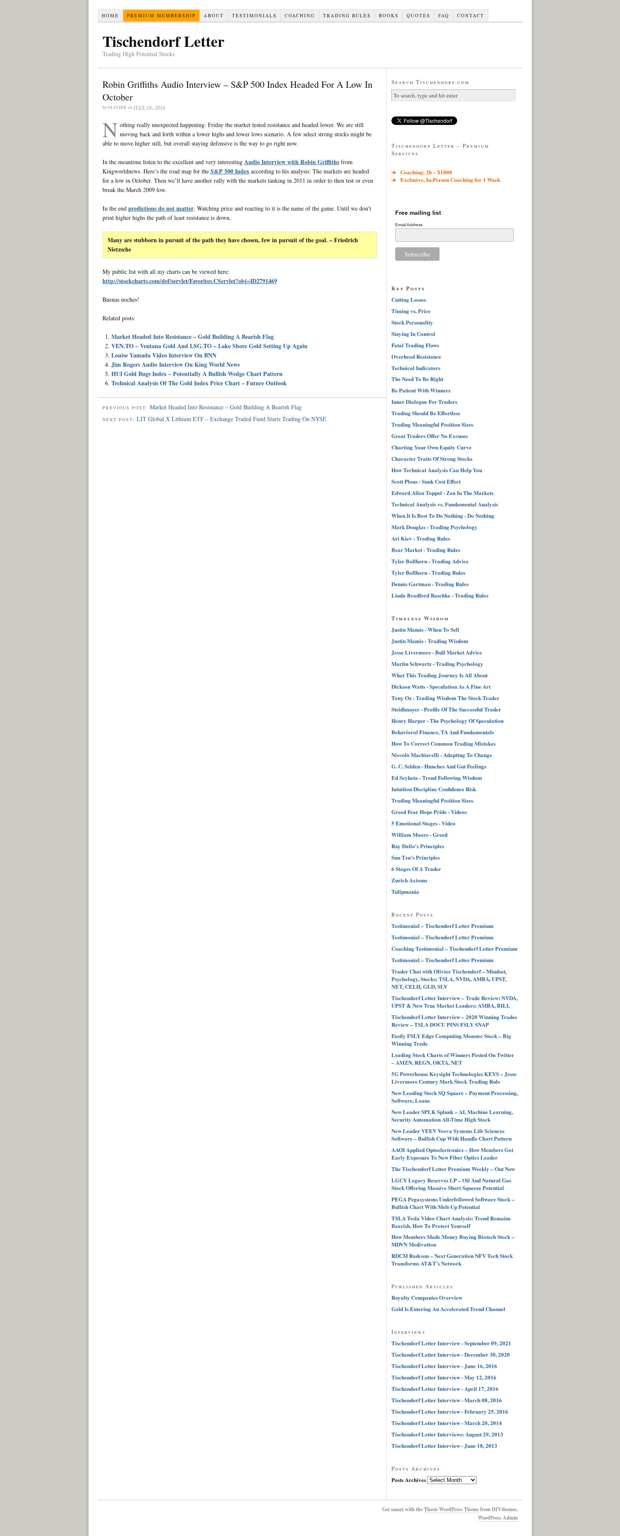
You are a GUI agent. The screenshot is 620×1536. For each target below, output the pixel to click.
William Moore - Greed (419, 834)
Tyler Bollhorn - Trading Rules (428, 572)
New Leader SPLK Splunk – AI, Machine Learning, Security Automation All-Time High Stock (452, 1115)
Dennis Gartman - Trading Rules (430, 584)
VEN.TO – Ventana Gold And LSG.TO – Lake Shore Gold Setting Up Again (209, 345)
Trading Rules (347, 15)
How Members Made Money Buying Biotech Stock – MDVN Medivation (453, 1240)
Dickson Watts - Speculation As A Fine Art (441, 686)
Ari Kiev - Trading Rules (420, 538)
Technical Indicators (415, 368)
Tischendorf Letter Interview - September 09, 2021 (451, 1343)
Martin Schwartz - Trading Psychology (437, 664)
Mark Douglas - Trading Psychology (434, 527)
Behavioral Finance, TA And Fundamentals (442, 732)
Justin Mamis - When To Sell (425, 629)
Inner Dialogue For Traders (424, 402)
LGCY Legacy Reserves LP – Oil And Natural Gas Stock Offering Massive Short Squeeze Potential (451, 1184)
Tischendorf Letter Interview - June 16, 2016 (444, 1366)
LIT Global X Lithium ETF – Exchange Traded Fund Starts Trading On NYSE (231, 419)
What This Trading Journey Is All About (439, 675)
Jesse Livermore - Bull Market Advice (436, 652)
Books (389, 15)
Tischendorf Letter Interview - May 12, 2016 (443, 1377)
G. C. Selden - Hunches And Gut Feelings (438, 766)
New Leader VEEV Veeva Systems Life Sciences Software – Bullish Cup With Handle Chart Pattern (451, 1134)
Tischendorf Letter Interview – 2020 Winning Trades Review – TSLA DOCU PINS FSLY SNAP (454, 1020)
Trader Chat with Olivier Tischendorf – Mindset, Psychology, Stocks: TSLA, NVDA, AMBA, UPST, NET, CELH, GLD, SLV (449, 978)
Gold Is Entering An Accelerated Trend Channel (448, 1309)
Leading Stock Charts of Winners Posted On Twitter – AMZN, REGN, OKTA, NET (452, 1058)
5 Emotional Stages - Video (423, 823)
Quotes (418, 15)
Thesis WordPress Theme (451, 1509)
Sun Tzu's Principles (415, 857)
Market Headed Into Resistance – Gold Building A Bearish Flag (192, 336)
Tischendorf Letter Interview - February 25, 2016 (449, 1411)
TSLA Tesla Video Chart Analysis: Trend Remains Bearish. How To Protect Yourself (451, 1222)
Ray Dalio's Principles (417, 846)
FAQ (443, 15)
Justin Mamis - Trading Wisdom (429, 641)
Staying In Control (413, 334)
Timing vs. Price (411, 311)
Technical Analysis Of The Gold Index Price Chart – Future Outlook (199, 383)
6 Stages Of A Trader (416, 869)
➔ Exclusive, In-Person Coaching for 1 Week (445, 180)
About (214, 15)
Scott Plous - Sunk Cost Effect (426, 481)
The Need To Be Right (417, 379)
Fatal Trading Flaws (415, 345)
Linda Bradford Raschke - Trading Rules (439, 595)
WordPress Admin (498, 1517)
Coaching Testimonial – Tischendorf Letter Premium (454, 948)
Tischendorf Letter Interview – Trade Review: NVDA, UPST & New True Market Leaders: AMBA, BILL (454, 1001)
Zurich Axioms (409, 880)
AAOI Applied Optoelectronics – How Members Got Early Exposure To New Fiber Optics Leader (452, 1153)
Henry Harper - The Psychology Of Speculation (447, 721)
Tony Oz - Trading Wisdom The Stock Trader (445, 698)
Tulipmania (405, 891)
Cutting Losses (408, 299)
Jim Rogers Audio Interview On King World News (175, 364)
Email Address (409, 224)
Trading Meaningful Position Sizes (432, 424)
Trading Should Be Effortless (425, 413)
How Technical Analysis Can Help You (436, 470)
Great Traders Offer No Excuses (429, 436)
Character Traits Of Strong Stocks (431, 458)
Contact (470, 15)
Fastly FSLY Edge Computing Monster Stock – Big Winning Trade (451, 1039)
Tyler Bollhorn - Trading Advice (430, 561)
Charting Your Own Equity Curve (431, 447)
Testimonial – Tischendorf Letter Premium (442, 926)
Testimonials (254, 15)
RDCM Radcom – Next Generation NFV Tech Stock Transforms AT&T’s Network (452, 1259)
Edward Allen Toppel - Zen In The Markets (442, 493)
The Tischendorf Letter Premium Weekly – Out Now (453, 1169)
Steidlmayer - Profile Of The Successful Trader (446, 709)
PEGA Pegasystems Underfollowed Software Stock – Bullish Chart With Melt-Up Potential (453, 1203)
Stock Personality (412, 322)
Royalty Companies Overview (426, 1297)
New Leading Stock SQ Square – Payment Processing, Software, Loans (454, 1096)
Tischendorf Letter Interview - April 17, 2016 (445, 1389)
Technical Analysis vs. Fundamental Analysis (444, 504)
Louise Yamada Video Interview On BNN (163, 355)
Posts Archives (408, 1480)
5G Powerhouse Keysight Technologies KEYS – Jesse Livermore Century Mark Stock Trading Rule (454, 1077)
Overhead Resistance (416, 356)
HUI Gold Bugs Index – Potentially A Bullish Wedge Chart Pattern (197, 373)
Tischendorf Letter (163, 41)
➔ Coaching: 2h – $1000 (421, 172)
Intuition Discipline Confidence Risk (433, 789)
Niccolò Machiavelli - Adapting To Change (441, 755)
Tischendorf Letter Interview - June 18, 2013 (444, 1445)
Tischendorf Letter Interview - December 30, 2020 (450, 1354)
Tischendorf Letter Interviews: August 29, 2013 (447, 1434)
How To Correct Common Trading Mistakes (443, 743)
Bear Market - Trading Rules (425, 550)
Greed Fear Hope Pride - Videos (429, 812)
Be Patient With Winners (420, 390)
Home (110, 15)
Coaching (300, 15)
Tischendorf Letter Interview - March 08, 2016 (446, 1400)
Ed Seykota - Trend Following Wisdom (436, 777)
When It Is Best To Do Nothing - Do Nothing (442, 515)
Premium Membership (161, 15)
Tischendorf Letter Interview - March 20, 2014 (446, 1423)
